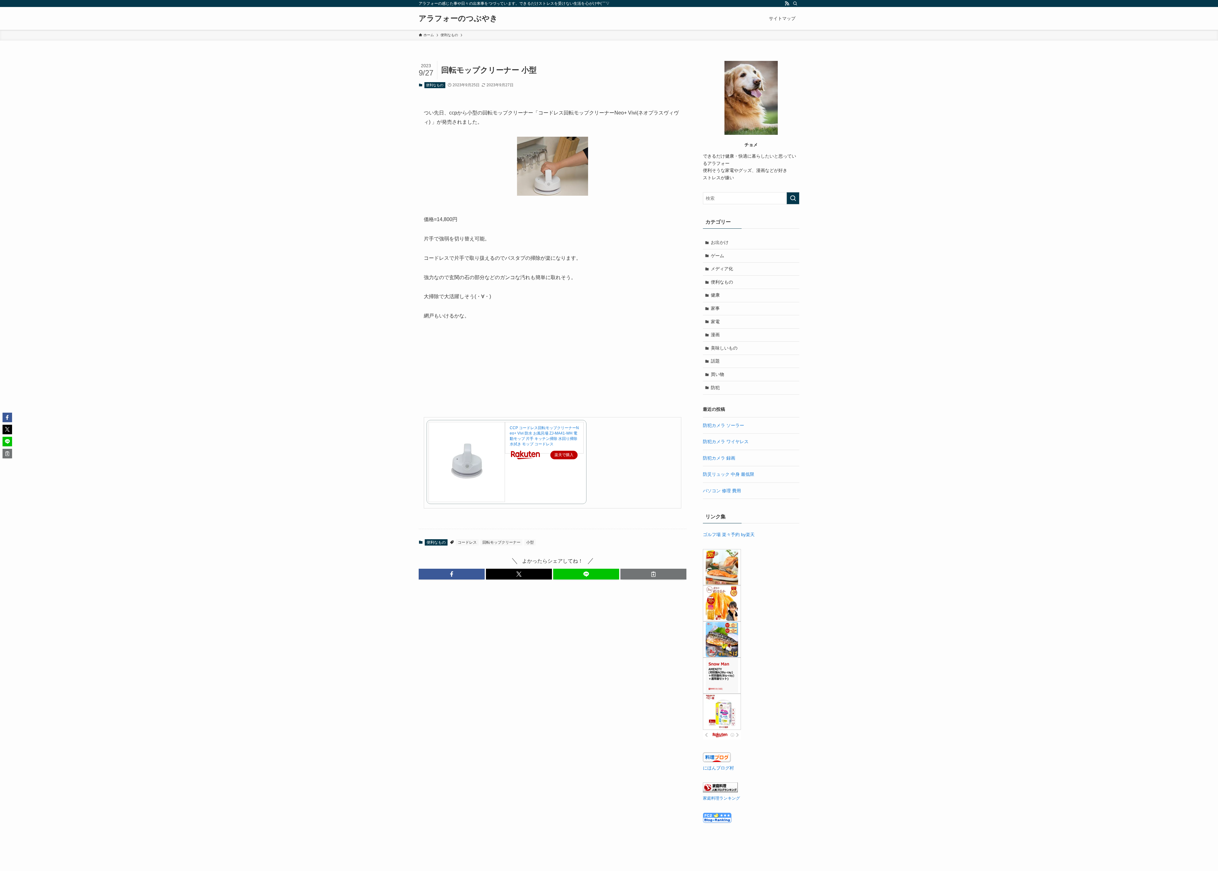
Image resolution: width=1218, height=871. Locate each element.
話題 (715, 360)
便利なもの (434, 85)
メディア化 (722, 268)
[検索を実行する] (793, 198)
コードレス (467, 542)
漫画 (715, 334)
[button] (452, 574)
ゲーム (717, 255)
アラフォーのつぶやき (458, 18)
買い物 (717, 374)
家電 (715, 321)
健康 (715, 295)
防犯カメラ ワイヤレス (726, 441)
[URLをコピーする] (653, 574)
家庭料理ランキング (721, 798)
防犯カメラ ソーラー (723, 425)
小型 (530, 542)
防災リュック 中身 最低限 (728, 474)
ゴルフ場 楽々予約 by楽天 (729, 534)
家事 (715, 308)
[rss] (787, 3)
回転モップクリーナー (501, 542)
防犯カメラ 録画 (719, 458)
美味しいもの (724, 347)
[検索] (795, 3)
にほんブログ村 (718, 767)
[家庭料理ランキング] (720, 790)
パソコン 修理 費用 (722, 490)
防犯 (715, 387)
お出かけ (720, 242)
